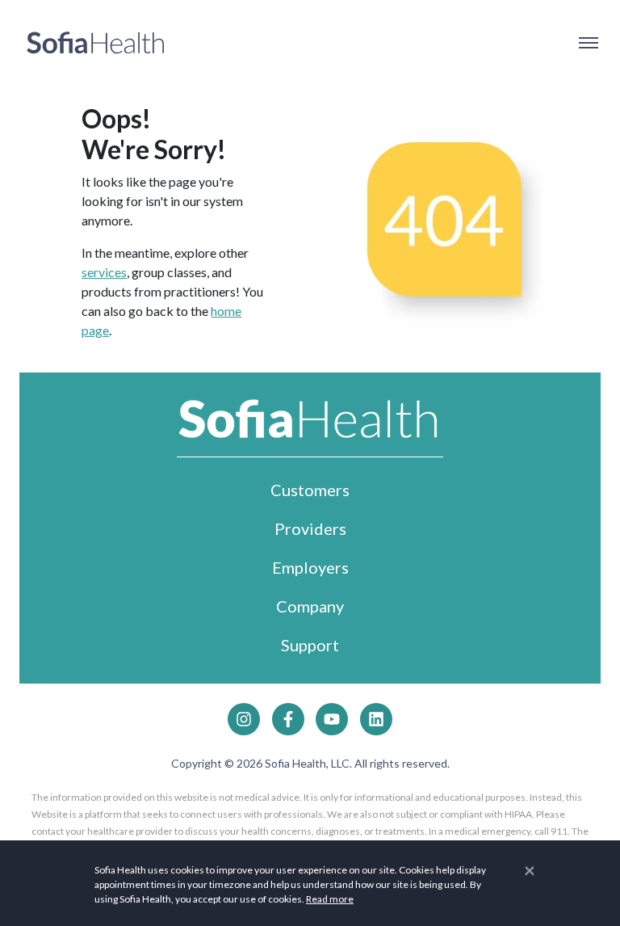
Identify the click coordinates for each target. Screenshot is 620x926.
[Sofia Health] (95, 43)
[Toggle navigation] (587, 42)
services (104, 272)
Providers (310, 528)
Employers (310, 567)
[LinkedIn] (376, 719)
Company (310, 606)
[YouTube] (332, 719)
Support (310, 645)
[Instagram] (244, 719)
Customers (310, 489)
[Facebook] (288, 719)
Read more (330, 899)
